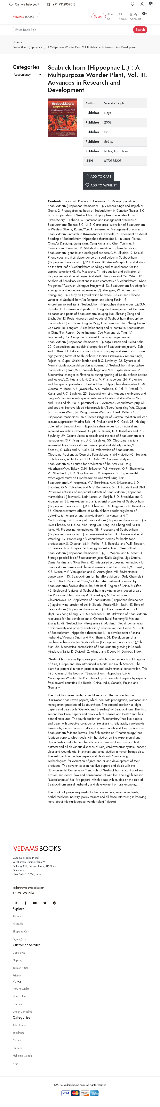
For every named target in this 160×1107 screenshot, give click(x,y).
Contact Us (19, 953)
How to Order (21, 989)
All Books (122, 16)
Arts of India (19, 1025)
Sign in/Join (19, 939)
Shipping (17, 960)
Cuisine (17, 1040)
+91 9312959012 (64, 4)
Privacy (17, 975)
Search (98, 16)
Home (16, 42)
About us (17, 916)
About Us (111, 16)
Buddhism (18, 1033)
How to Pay (19, 996)
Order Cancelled (22, 1012)
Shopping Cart (21, 931)
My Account (135, 16)
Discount (17, 1004)
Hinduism (18, 1048)
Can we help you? (26, 4)
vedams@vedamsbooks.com (28, 888)
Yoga (15, 1063)
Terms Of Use (20, 968)
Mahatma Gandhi (22, 1056)
